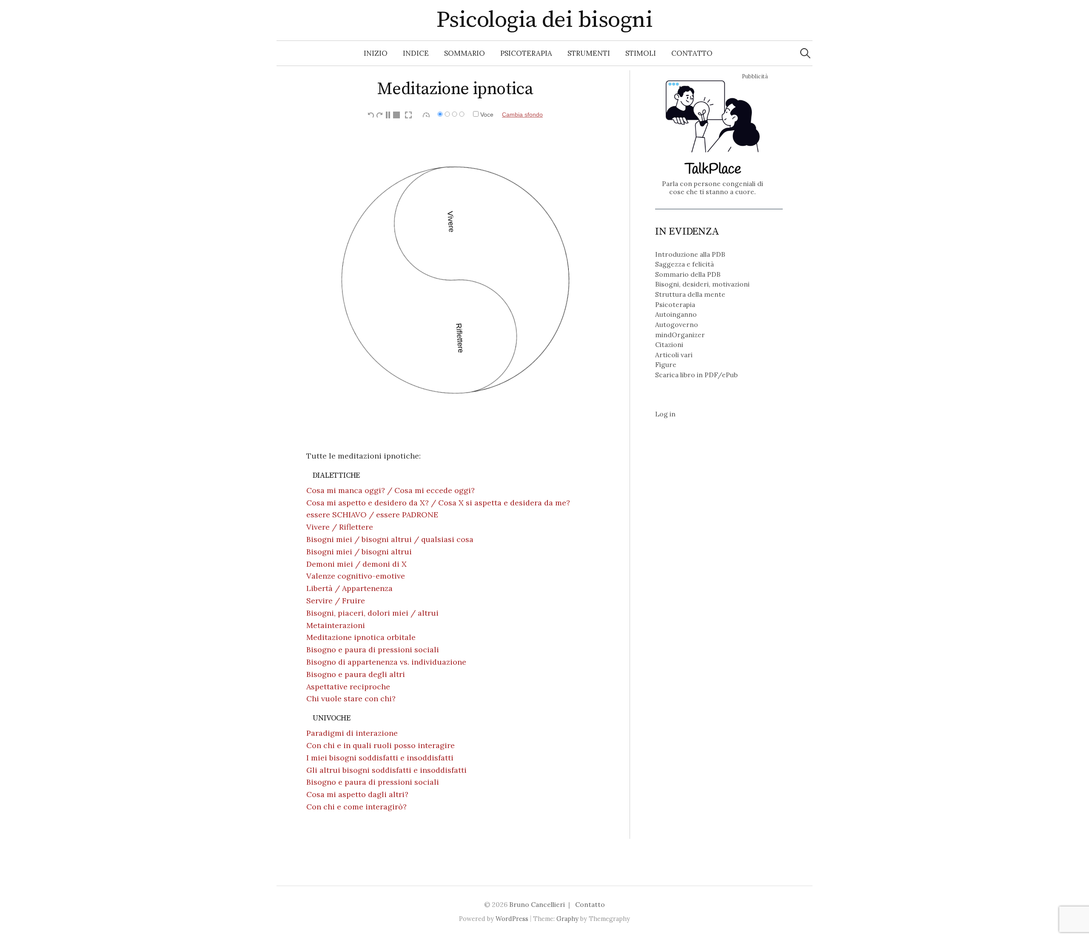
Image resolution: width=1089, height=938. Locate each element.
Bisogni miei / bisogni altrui (359, 551)
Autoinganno (676, 314)
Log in (665, 414)
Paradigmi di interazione (352, 733)
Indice (416, 53)
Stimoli (640, 53)
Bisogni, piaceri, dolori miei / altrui (372, 613)
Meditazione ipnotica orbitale (361, 637)
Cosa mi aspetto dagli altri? (357, 794)
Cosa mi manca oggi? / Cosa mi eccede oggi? (390, 490)
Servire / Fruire (335, 600)
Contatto (692, 53)
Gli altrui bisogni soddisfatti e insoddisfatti (386, 770)
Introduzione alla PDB (690, 254)
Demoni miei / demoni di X (356, 564)
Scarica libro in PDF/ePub (696, 374)
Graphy (567, 919)
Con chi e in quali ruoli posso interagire (380, 745)
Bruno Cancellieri (537, 904)
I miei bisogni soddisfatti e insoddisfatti (379, 758)
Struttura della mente (690, 294)
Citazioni (669, 344)
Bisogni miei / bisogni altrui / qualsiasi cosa (389, 539)
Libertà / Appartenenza (349, 588)
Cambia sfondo (522, 114)
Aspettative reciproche (348, 686)
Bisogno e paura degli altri (355, 674)
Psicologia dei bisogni (544, 20)
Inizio (376, 53)
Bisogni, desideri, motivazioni (702, 284)
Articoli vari (674, 354)
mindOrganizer (680, 334)
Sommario (464, 53)
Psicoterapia (526, 53)
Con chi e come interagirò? (356, 807)
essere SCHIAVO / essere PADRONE (372, 514)
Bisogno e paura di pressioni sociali (372, 649)
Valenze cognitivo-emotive (355, 576)
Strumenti (588, 53)
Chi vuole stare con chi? (351, 698)
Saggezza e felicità (684, 264)
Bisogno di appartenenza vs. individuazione (386, 662)
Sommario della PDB (688, 274)
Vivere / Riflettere (339, 527)
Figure (665, 364)
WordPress (512, 919)
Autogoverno (676, 324)
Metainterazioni (335, 625)
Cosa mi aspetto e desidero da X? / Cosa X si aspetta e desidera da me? (438, 503)
